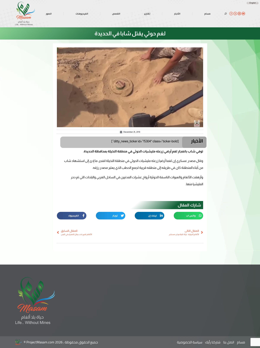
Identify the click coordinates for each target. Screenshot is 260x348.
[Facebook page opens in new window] (231, 13)
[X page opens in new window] (235, 13)
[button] (188, 215)
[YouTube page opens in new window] (243, 13)
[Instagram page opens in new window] (239, 13)
